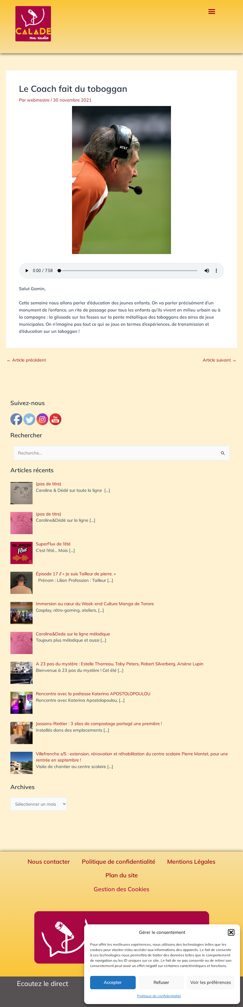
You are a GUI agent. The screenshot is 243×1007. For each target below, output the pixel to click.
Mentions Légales (191, 861)
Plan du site (121, 875)
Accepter (113, 982)
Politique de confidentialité (159, 996)
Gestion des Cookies (121, 889)
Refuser (161, 982)
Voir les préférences (210, 982)
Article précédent (26, 360)
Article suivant (219, 360)
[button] (231, 932)
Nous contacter (49, 861)
